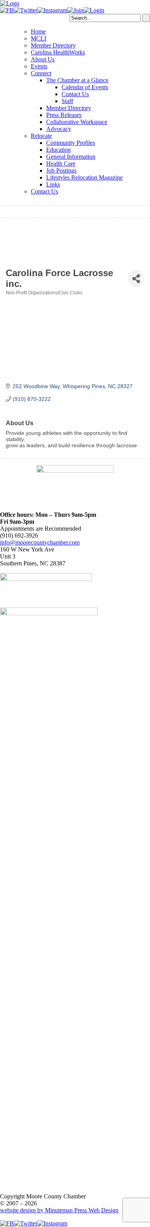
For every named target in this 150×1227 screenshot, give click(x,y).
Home (38, 31)
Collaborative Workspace (76, 122)
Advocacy (58, 129)
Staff (67, 101)
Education (58, 149)
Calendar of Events (85, 87)
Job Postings (61, 170)
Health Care (60, 163)
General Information (70, 156)
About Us (43, 59)
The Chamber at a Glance (77, 80)
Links (53, 184)
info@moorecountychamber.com (40, 542)
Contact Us (75, 94)
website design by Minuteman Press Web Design (59, 1210)
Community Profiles (70, 142)
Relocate (41, 135)
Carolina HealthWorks (58, 52)
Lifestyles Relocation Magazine (84, 177)
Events (39, 66)
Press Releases (64, 115)
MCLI (38, 38)
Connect (41, 73)
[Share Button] (136, 278)
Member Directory (53, 45)
